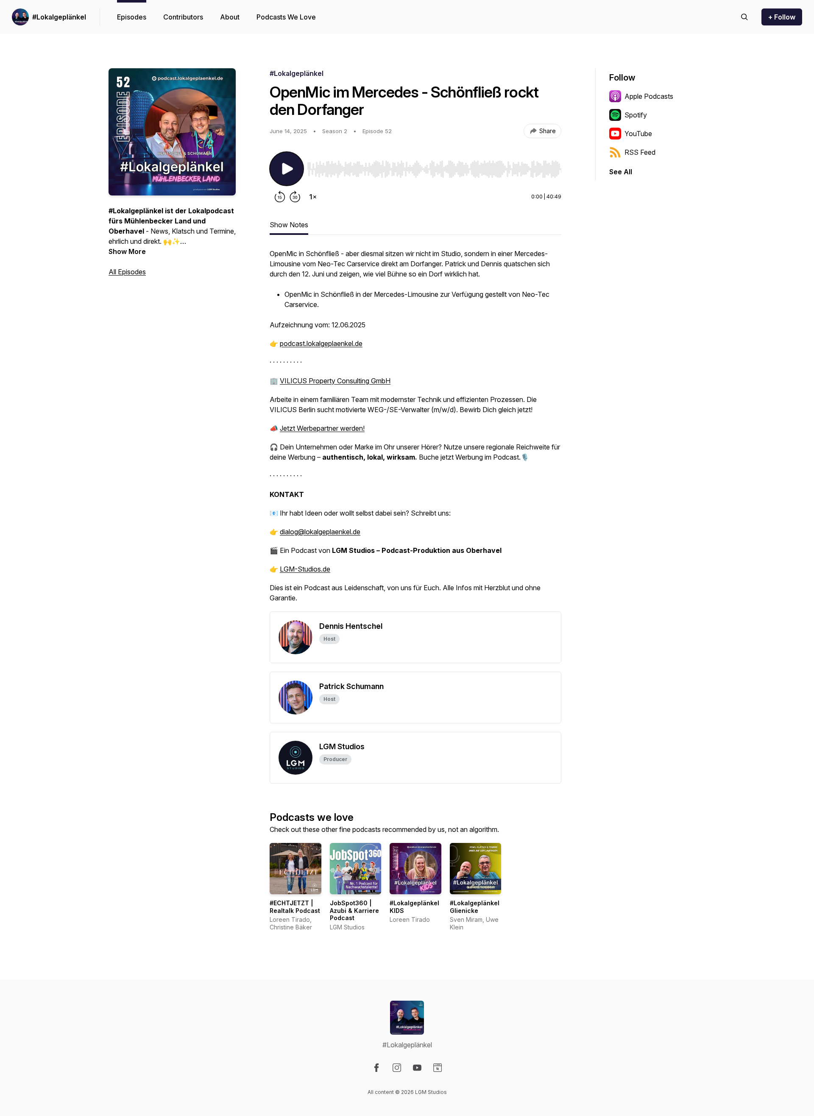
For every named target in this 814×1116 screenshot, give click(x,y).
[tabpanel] (415, 429)
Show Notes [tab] (289, 224)
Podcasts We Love (286, 17)
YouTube (638, 133)
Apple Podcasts (648, 96)
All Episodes (127, 272)
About (230, 17)
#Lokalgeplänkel (59, 17)
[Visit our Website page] (437, 1067)
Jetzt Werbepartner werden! (322, 428)
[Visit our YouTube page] (417, 1067)
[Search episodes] (744, 17)
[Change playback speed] (312, 197)
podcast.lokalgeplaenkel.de (321, 343)
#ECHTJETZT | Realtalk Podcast (295, 906)
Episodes (131, 17)
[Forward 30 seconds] (295, 197)
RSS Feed (639, 152)
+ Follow (781, 17)
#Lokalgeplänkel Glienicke (474, 906)
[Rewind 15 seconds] (280, 197)
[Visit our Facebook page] (376, 1067)
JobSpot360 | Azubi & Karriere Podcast (354, 910)
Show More (127, 251)
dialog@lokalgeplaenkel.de (320, 531)
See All (620, 171)
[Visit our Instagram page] (397, 1067)
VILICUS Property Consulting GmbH (335, 381)
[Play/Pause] (287, 169)
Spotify (635, 115)
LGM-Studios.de (305, 569)
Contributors (183, 17)
